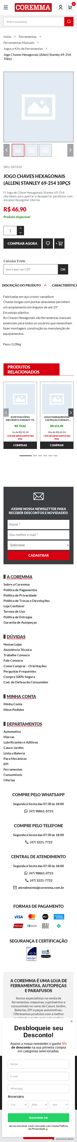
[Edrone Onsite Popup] (38, 571)
